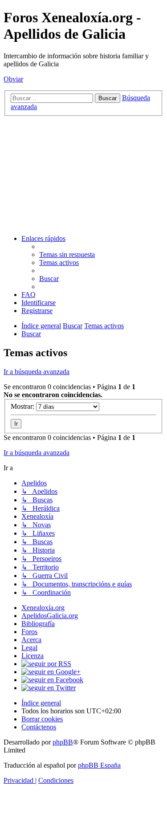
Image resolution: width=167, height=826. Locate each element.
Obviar (13, 79)
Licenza (32, 655)
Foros (29, 631)
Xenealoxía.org (43, 607)
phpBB (63, 742)
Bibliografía (38, 623)
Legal (29, 647)
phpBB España (99, 765)
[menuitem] (67, 254)
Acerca (31, 639)
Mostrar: (23, 406)
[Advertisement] (83, 174)
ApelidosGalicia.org (49, 615)
